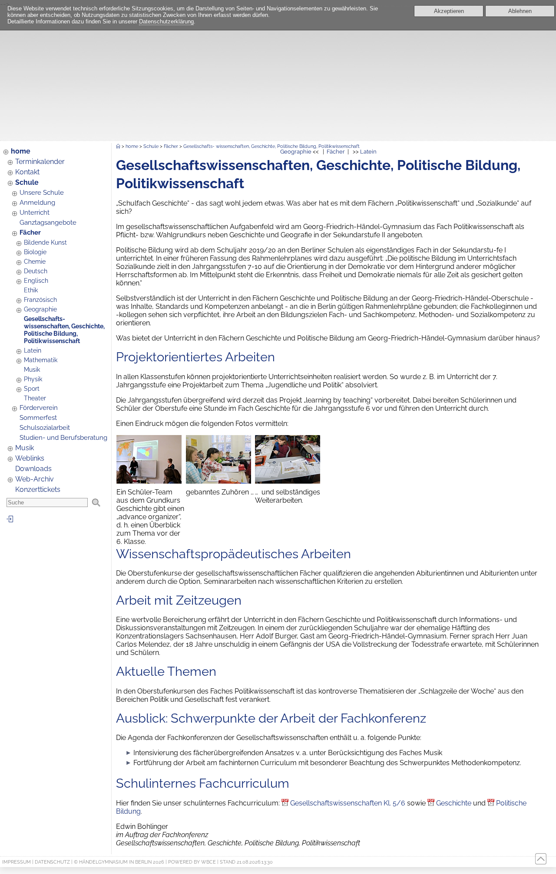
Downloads (33, 469)
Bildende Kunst (45, 242)
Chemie (35, 261)
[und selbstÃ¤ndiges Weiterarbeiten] (287, 481)
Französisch (40, 299)
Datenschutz (52, 862)
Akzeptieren (449, 11)
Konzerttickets (37, 489)
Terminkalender (40, 161)
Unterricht (35, 212)
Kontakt (27, 172)
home (20, 151)
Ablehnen (520, 11)
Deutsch (35, 271)
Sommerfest (38, 418)
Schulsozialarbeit (45, 428)
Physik (33, 379)
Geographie (40, 309)
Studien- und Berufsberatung (63, 438)
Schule (27, 182)
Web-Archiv (34, 479)
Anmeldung (37, 202)
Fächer (30, 232)
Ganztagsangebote (48, 222)
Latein (32, 350)
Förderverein (39, 408)
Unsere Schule (42, 192)
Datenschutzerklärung (166, 21)
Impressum (16, 862)
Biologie (35, 251)
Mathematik (40, 359)
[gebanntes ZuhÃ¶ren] (218, 481)
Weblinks (29, 458)
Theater (35, 398)
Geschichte (453, 803)
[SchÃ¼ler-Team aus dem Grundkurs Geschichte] (149, 481)
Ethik (31, 290)
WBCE (208, 862)
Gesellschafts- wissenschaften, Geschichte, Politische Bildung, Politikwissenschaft (64, 329)
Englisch (36, 280)
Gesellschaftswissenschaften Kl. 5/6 (347, 803)
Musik (32, 369)
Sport (32, 388)
